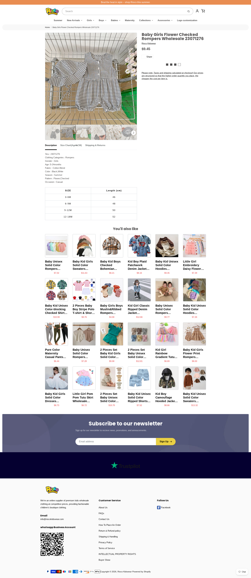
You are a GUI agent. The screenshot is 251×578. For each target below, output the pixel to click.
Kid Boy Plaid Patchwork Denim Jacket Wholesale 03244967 (137, 265)
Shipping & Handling (108, 536)
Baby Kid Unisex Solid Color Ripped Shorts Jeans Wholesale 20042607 (139, 397)
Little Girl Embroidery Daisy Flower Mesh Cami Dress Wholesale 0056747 (192, 265)
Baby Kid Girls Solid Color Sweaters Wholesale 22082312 (83, 265)
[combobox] (123, 11)
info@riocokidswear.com (52, 519)
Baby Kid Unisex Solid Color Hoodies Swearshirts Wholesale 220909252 (166, 265)
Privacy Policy (105, 542)
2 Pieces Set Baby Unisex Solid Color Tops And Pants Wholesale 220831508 (138, 353)
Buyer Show (104, 560)
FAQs (101, 513)
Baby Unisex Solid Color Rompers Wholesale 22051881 (53, 265)
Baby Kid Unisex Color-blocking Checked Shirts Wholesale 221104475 (56, 309)
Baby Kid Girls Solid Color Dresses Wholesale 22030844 (55, 397)
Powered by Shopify (141, 571)
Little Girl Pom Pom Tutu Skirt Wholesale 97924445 (83, 397)
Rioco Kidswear (149, 43)
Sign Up (164, 441)
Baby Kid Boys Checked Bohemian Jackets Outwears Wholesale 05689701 (110, 265)
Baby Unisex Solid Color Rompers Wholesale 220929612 (164, 309)
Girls (89, 20)
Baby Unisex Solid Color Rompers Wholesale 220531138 (81, 353)
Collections (145, 20)
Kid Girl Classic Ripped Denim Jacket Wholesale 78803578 (139, 309)
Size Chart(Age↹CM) (71, 145)
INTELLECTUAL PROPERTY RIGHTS (117, 554)
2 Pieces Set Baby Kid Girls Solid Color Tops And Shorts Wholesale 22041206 (111, 353)
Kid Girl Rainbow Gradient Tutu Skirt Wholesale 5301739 (166, 353)
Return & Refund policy (110, 531)
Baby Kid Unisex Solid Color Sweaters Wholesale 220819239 (194, 397)
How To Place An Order (110, 525)
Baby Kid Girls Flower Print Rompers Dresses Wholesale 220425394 (193, 353)
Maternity (130, 20)
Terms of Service (107, 548)
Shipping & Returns (95, 145)
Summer (58, 20)
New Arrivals (73, 20)
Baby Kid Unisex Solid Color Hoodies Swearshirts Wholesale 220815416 (194, 309)
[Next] (133, 132)
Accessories (164, 20)
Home (47, 27)
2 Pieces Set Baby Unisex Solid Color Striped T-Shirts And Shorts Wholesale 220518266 (111, 397)
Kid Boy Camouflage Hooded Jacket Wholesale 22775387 (165, 397)
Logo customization (187, 20)
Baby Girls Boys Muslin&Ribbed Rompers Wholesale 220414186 (111, 309)
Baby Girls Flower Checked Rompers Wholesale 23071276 (76, 27)
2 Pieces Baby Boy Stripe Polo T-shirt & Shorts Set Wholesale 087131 (84, 309)
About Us (103, 507)
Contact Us (104, 519)
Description (51, 145)
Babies (114, 20)
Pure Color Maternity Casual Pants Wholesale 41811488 (54, 353)
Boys (101, 20)
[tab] (52, 146)
